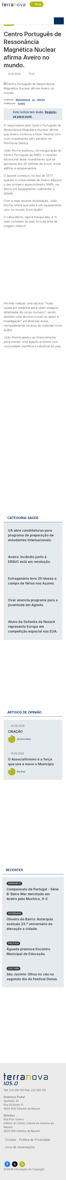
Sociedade (14, 913)
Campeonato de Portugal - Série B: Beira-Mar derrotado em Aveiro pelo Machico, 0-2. (33, 894)
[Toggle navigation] (59, 20)
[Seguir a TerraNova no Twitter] (15, 1164)
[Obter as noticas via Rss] (22, 1164)
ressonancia (23, 100)
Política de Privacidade (34, 1140)
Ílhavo (21, 103)
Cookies (10, 1140)
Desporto (14, 883)
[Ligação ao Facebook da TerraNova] (7, 1164)
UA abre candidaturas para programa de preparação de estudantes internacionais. (31, 535)
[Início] (13, 4)
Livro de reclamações (20, 1147)
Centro (41, 100)
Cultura (13, 968)
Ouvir (38, 4)
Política (13, 943)
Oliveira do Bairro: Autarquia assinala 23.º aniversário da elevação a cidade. (30, 924)
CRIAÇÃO (15, 731)
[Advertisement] (33, 265)
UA (33, 100)
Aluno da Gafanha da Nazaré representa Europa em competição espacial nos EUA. (32, 626)
